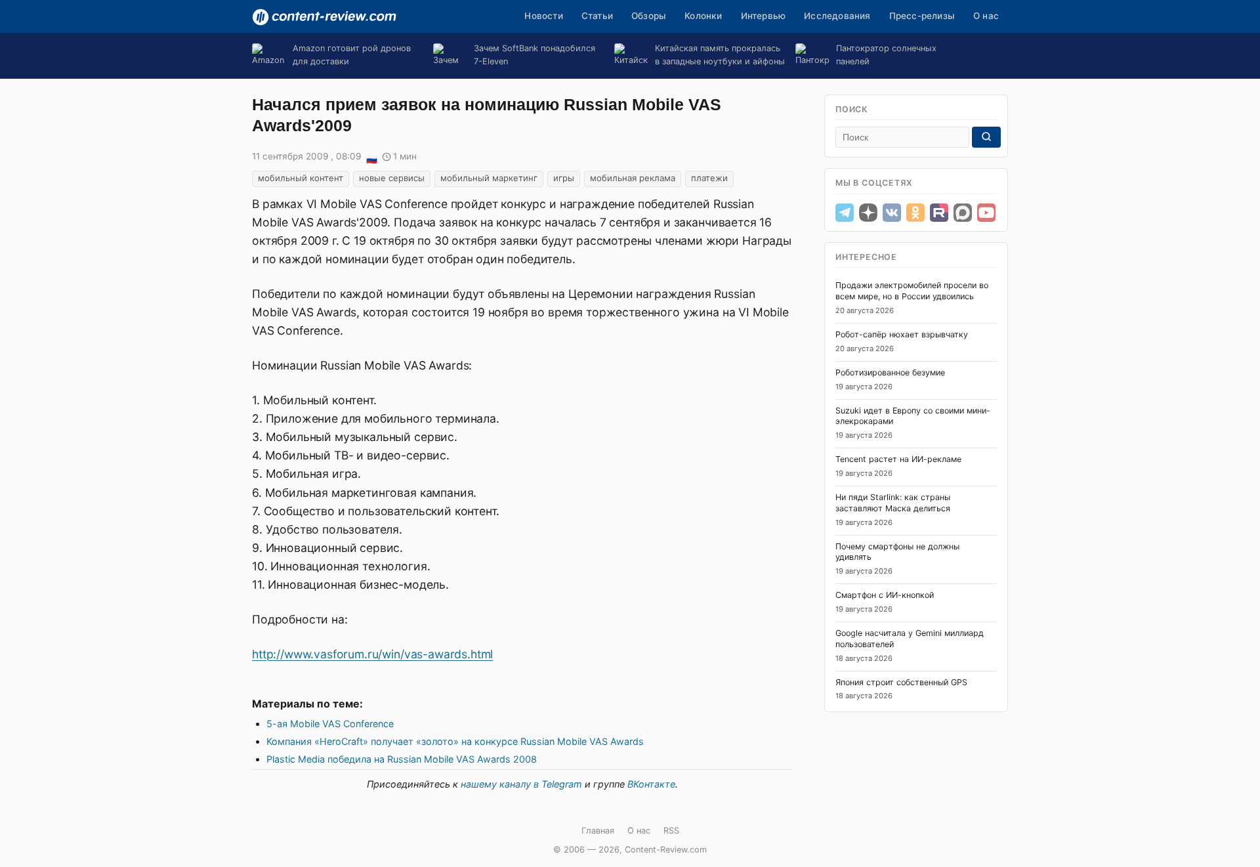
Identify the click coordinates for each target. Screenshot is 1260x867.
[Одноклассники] (915, 212)
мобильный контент (300, 178)
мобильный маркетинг (488, 178)
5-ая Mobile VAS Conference (330, 723)
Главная (597, 830)
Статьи (597, 16)
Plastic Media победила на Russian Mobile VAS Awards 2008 (401, 759)
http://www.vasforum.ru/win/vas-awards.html (372, 654)
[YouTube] (986, 212)
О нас (986, 16)
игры (563, 178)
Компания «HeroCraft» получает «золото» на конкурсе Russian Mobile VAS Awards (455, 741)
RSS (671, 830)
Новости (543, 16)
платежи (709, 178)
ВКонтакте (651, 784)
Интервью (763, 16)
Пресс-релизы (922, 16)
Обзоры (648, 16)
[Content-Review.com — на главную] (324, 17)
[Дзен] (868, 212)
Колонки (703, 16)
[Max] (963, 212)
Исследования (837, 16)
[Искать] (986, 137)
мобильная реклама (632, 178)
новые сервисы (392, 178)
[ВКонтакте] (892, 212)
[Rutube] (939, 212)
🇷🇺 (371, 157)
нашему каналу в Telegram (521, 784)
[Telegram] (844, 212)
